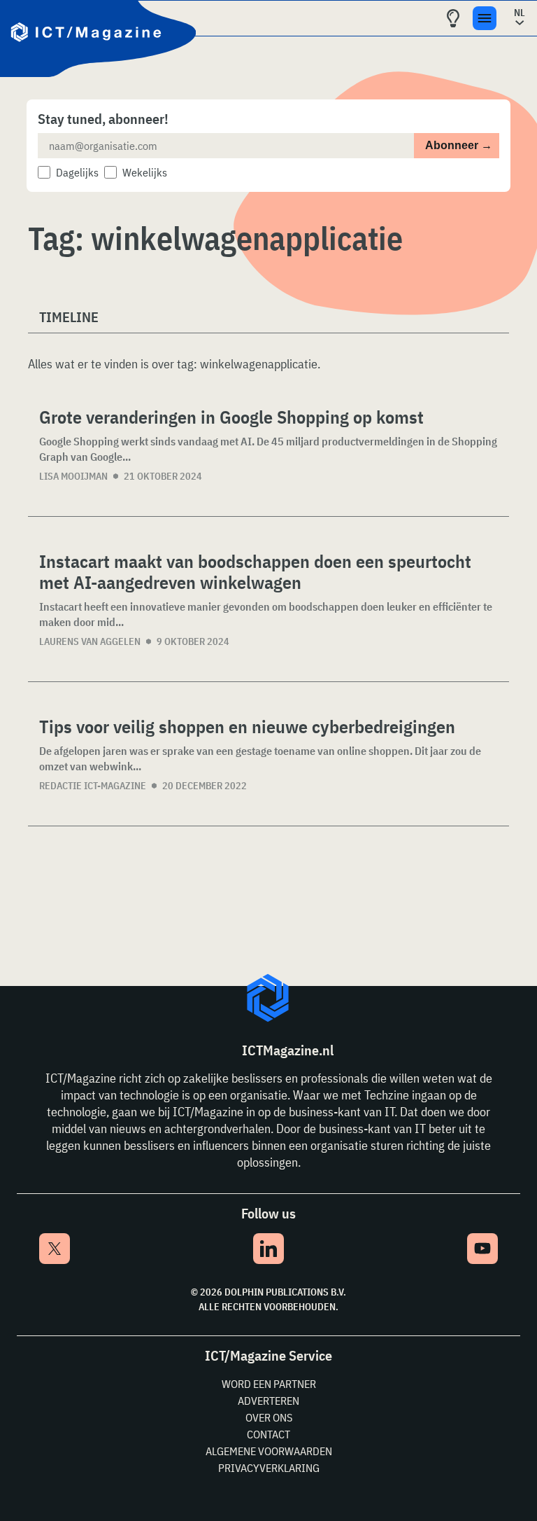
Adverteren (268, 1401)
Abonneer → (458, 145)
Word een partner (269, 1384)
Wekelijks (144, 172)
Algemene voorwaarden (269, 1451)
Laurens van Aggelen (90, 641)
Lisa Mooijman (73, 476)
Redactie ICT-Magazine (92, 785)
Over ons (268, 1417)
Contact (268, 1434)
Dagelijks (77, 172)
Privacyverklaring (269, 1468)
